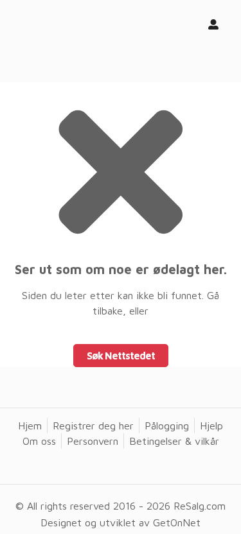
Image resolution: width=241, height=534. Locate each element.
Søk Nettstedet (121, 355)
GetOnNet (177, 522)
